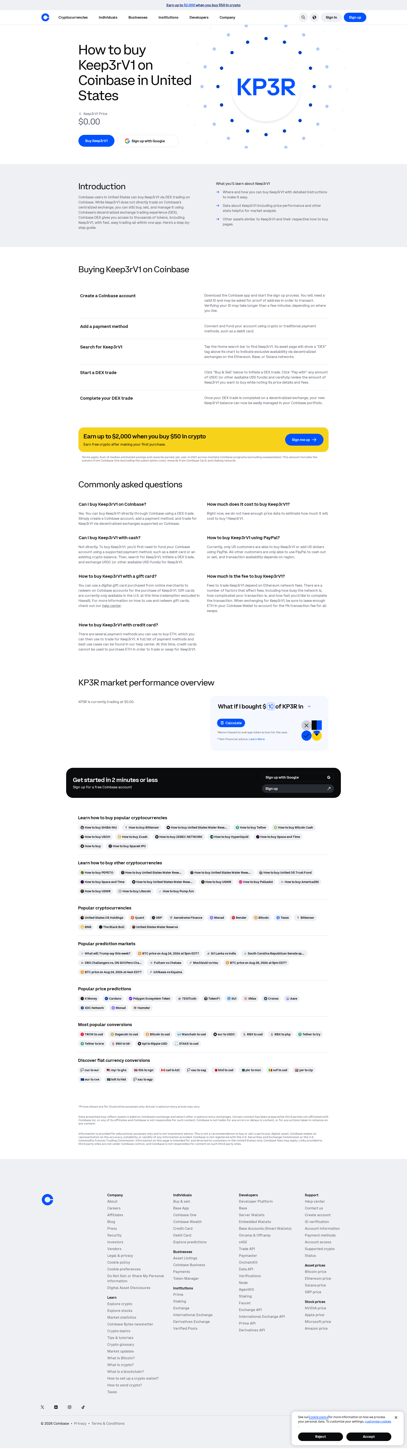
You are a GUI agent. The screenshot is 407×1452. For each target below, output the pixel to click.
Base (243, 1208)
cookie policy (318, 1417)
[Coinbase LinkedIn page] (56, 1407)
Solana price (315, 1285)
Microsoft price (318, 1321)
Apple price (314, 1315)
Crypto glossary (120, 1344)
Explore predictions (190, 1242)
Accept (369, 1436)
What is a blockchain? (125, 1371)
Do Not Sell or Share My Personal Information (135, 1278)
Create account (318, 1215)
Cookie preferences (124, 1269)
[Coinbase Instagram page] (69, 1407)
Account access (318, 1242)
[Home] (45, 17)
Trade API (247, 1249)
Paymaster (248, 1255)
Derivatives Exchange (191, 1321)
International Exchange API (262, 1316)
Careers (114, 1208)
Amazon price (316, 1328)
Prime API (247, 1323)
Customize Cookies (378, 1421)
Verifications (250, 1276)
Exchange (181, 1308)
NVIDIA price (315, 1308)
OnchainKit (248, 1262)
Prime (178, 1294)
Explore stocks (119, 1310)
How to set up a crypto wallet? (133, 1378)
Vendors (114, 1249)
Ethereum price (318, 1278)
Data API (246, 1269)
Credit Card (182, 1228)
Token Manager (186, 1278)
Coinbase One (185, 1215)
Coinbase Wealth (187, 1222)
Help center (315, 1201)
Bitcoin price (315, 1272)
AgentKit (246, 1289)
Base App (181, 1208)
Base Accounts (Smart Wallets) (265, 1228)
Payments (181, 1272)
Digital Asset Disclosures (129, 1288)
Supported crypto (320, 1249)
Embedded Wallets (255, 1222)
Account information (322, 1228)
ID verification (317, 1222)
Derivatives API (252, 1330)
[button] (108, 17)
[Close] (396, 1417)
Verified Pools (185, 1328)
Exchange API (250, 1310)
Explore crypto (119, 1304)
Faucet (245, 1303)
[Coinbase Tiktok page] (83, 1407)
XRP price (313, 1292)
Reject (320, 1436)
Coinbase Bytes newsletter (130, 1324)
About (112, 1201)
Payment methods (320, 1235)
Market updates (120, 1351)
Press (112, 1228)
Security (114, 1235)
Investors (115, 1242)
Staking (179, 1301)
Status (310, 1255)
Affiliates (115, 1215)
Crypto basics (118, 1331)
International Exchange (193, 1315)
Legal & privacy (120, 1255)
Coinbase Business (189, 1265)
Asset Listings (185, 1258)
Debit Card (182, 1235)
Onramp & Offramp (254, 1235)
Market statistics (121, 1317)
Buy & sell (181, 1201)
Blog (111, 1222)
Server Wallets (252, 1215)
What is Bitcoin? (121, 1358)
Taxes (112, 1392)
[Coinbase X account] (42, 1407)
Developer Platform (256, 1201)
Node (243, 1283)
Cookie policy (118, 1262)
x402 (243, 1242)
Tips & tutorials (120, 1338)
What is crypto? (120, 1365)
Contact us (314, 1208)
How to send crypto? (124, 1385)
